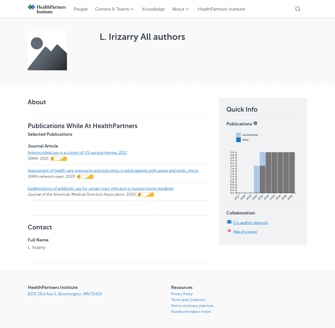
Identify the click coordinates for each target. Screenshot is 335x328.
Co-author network (250, 223)
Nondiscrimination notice (191, 311)
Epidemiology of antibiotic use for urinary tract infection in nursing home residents (100, 188)
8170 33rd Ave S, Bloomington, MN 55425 (65, 294)
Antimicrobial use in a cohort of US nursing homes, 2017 (77, 152)
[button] (298, 9)
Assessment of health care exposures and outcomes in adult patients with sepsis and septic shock (113, 170)
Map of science (245, 232)
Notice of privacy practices (192, 306)
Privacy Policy (182, 294)
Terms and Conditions (188, 300)
